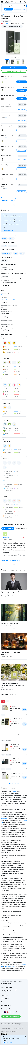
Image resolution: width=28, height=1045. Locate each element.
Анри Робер (4, 818)
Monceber (6, 537)
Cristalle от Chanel (9, 966)
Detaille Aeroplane (15, 705)
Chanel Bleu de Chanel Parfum (18, 759)
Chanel (14, 791)
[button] (3, 62)
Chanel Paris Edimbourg (16, 773)
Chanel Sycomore (14, 744)
